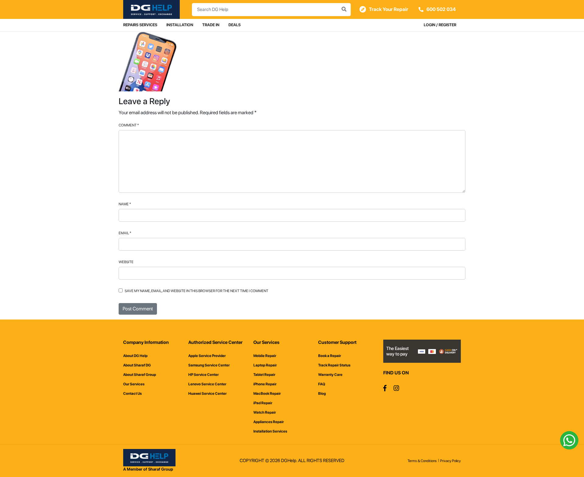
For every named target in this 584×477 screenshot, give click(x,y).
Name (125, 204)
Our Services (133, 384)
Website (126, 262)
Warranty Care (330, 375)
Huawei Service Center (207, 393)
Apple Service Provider (207, 356)
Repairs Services (140, 25)
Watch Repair (264, 412)
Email (125, 233)
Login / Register (440, 25)
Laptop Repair (265, 365)
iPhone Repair (264, 384)
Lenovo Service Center (207, 384)
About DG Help (135, 356)
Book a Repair (329, 356)
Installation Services (270, 431)
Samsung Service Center (209, 365)
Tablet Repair (264, 375)
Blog (322, 393)
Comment (129, 125)
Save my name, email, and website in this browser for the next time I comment (196, 291)
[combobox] (271, 9)
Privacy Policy (450, 461)
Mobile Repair (264, 356)
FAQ (321, 384)
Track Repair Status (334, 365)
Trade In (210, 25)
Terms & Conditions (422, 461)
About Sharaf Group (139, 375)
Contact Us (132, 393)
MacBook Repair (267, 393)
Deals (234, 25)
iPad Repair (262, 403)
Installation (179, 25)
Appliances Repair (268, 422)
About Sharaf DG (137, 365)
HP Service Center (203, 375)
